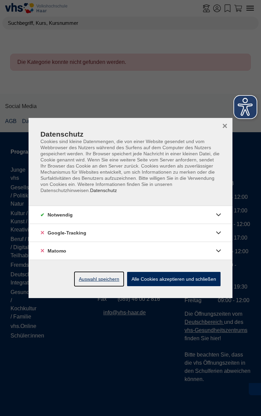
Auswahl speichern (99, 279)
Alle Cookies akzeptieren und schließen (174, 279)
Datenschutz (103, 190)
